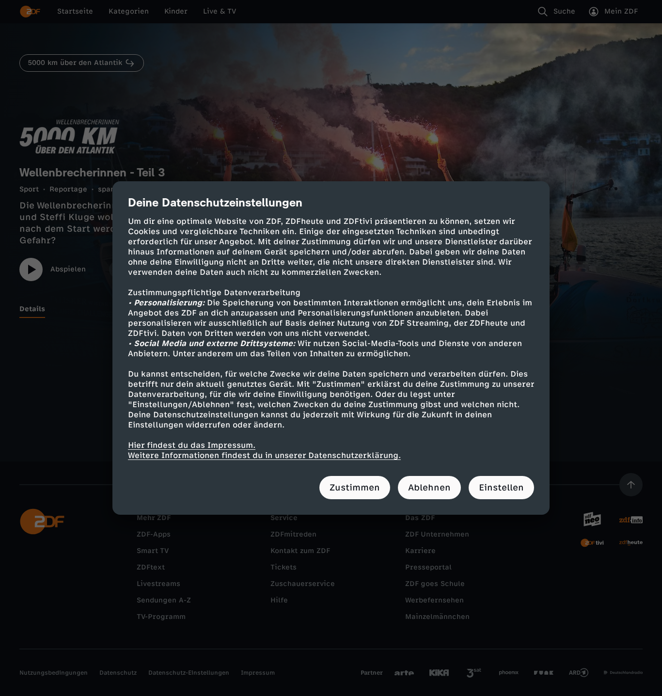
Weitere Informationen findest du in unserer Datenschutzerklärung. (264, 455)
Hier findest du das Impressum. (191, 445)
